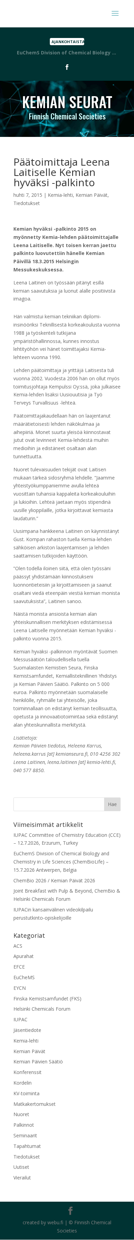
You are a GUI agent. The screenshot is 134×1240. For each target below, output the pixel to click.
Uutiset (21, 1167)
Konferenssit (27, 1072)
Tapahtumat (27, 1146)
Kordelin (22, 1082)
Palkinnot (23, 1125)
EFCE (19, 966)
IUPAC (20, 1019)
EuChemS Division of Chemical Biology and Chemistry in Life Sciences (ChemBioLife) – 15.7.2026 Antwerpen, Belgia (61, 861)
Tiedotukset (26, 203)
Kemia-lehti (60, 195)
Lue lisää (67, 52)
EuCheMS (24, 977)
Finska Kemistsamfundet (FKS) (47, 998)
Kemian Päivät (92, 195)
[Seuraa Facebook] (67, 67)
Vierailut (22, 1177)
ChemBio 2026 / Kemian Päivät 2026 (54, 880)
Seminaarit (25, 1135)
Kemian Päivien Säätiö (38, 1061)
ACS (17, 946)
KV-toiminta (26, 1093)
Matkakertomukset (34, 1104)
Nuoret (21, 1114)
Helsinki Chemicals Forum (41, 1009)
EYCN (19, 988)
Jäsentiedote (27, 1030)
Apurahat (23, 956)
